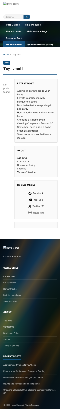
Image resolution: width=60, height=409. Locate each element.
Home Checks (14, 31)
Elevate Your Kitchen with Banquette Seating (24, 371)
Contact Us (23, 161)
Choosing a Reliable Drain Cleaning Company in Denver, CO (29, 391)
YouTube (38, 199)
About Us (22, 157)
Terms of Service (26, 172)
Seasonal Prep (14, 38)
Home (6, 54)
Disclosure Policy (26, 165)
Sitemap (21, 168)
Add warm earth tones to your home (19, 365)
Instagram (38, 212)
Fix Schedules (33, 24)
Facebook (38, 193)
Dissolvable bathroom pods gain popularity (23, 377)
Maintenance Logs (37, 31)
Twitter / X (38, 206)
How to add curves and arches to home (21, 383)
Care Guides (13, 24)
